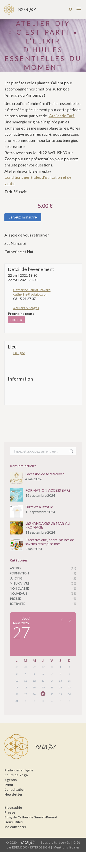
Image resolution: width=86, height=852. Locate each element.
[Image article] (16, 478)
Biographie (13, 807)
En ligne (19, 353)
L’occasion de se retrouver (44, 474)
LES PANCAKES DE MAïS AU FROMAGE (47, 525)
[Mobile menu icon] (79, 9)
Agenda (10, 780)
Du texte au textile (39, 507)
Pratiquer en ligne (18, 770)
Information (20, 378)
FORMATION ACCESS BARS (47, 490)
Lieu (12, 346)
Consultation (14, 789)
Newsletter (13, 794)
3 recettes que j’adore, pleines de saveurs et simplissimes (49, 542)
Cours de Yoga (16, 775)
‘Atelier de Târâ (62, 115)
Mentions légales (66, 847)
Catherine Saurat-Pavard (31, 290)
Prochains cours (21, 313)
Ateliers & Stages (26, 308)
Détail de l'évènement (31, 269)
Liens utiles (13, 822)
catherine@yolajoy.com (31, 294)
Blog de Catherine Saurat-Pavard (30, 817)
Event (8, 784)
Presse (9, 812)
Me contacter (15, 827)
